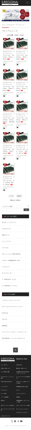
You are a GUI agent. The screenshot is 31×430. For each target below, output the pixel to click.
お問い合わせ (19, 364)
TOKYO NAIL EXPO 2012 (6, 381)
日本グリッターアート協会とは (7, 405)
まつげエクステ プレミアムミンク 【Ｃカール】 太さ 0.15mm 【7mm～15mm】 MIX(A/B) (9, 118)
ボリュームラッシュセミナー (22, 408)
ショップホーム (4, 364)
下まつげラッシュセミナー (22, 412)
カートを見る (4, 393)
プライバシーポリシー (21, 393)
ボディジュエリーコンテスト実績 (7, 409)
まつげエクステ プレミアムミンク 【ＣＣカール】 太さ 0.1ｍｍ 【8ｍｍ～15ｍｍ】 (22, 149)
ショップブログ (4, 386)
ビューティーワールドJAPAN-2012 (23, 377)
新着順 (22, 35)
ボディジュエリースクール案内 (23, 405)
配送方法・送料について (21, 368)
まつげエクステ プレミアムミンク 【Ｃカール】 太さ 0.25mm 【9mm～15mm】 (9, 149)
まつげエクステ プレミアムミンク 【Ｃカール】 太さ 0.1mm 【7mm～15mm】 (22, 86)
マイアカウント (4, 390)
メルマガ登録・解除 (5, 371)
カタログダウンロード (5, 415)
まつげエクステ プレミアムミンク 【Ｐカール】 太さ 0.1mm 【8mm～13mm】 (9, 55)
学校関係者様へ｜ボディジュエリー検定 (23, 401)
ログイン (18, 390)
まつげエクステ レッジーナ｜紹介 (7, 377)
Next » (19, 196)
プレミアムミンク (20, 24)
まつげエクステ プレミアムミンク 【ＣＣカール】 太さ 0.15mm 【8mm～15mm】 (8, 180)
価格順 (16, 35)
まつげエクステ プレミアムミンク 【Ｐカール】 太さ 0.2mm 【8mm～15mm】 (9, 86)
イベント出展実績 (4, 397)
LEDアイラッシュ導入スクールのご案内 (23, 382)
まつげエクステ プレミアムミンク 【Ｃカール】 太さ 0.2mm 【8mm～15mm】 (22, 118)
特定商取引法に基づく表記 (22, 386)
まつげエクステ (10, 24)
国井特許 (18, 397)
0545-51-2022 (22, 359)
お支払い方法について (5, 368)
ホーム (3, 24)
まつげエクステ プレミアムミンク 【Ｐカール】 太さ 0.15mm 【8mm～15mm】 (22, 55)
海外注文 (3, 400)
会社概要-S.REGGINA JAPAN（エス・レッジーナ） (22, 372)
